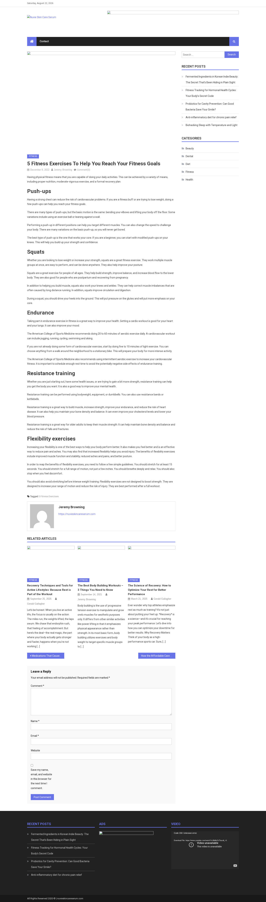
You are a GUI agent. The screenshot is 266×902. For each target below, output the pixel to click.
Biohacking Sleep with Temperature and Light (211, 125)
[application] (205, 850)
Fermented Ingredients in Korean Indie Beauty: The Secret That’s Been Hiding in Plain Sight (212, 79)
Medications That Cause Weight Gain (48, 655)
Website (35, 750)
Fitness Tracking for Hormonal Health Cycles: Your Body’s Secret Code (211, 93)
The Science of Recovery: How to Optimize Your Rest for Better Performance (149, 590)
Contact (44, 41)
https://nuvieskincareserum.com (77, 514)
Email (35, 735)
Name (35, 721)
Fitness (33, 156)
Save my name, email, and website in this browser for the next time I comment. (41, 779)
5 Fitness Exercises (49, 496)
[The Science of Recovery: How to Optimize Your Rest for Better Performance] (151, 561)
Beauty (190, 148)
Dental (189, 156)
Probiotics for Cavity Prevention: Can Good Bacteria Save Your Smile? (210, 106)
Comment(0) (83, 169)
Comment (37, 685)
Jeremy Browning (63, 169)
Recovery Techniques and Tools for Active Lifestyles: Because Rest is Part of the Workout (50, 590)
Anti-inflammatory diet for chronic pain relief (211, 117)
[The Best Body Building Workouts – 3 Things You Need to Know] (101, 561)
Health (189, 179)
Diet (188, 164)
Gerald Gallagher (36, 603)
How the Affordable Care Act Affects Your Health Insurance (158, 655)
